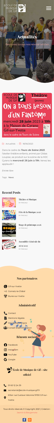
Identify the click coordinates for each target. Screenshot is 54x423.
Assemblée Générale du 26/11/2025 (29, 243)
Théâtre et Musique (28, 199)
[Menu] (39, 8)
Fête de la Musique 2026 (30, 212)
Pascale (24, 203)
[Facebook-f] (24, 420)
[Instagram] (29, 420)
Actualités (10, 143)
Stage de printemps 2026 (30, 225)
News (11, 177)
